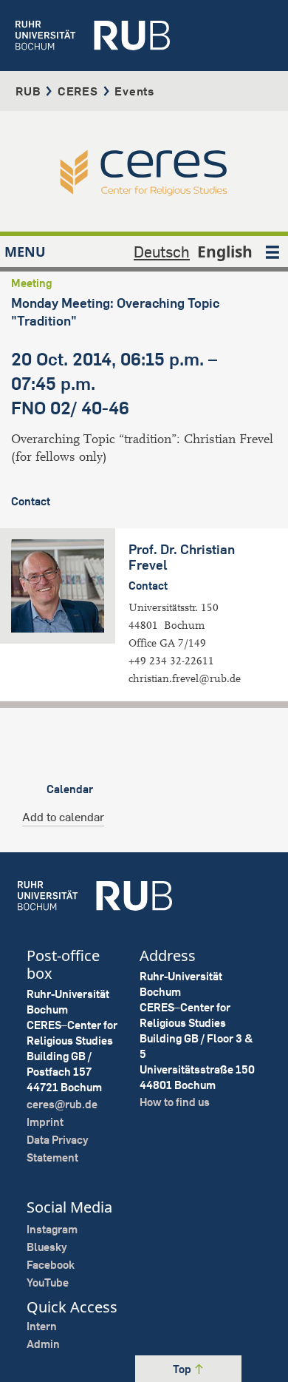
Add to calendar (63, 816)
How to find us (175, 1102)
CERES (78, 91)
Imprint (45, 1122)
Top (183, 1369)
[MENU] (272, 251)
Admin (43, 1344)
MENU (25, 251)
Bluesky (47, 1247)
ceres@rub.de (62, 1104)
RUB (28, 91)
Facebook (51, 1265)
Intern (42, 1326)
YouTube (48, 1282)
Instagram (52, 1229)
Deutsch (162, 251)
